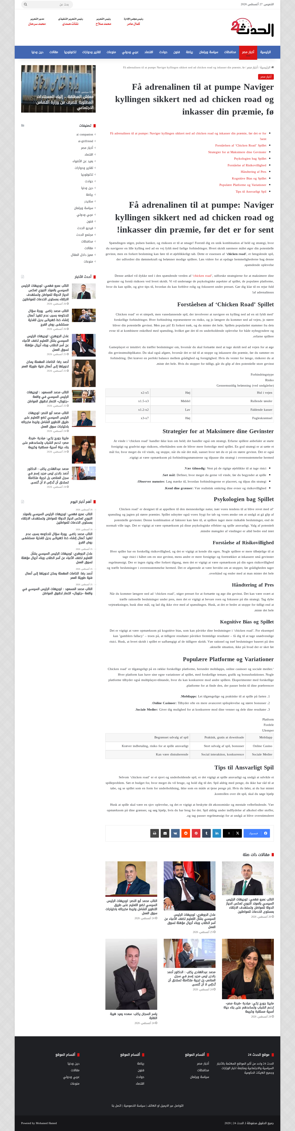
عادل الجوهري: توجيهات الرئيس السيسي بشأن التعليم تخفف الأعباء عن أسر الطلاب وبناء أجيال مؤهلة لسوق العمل (190, 921)
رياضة (189, 52)
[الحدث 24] (252, 27)
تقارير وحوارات (91, 52)
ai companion (84, 134)
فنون (176, 52)
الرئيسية (265, 52)
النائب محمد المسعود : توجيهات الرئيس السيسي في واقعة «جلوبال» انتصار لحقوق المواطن (48, 396)
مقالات (53, 52)
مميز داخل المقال (82, 255)
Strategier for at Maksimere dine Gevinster (237, 152)
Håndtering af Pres (253, 172)
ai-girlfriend (85, 141)
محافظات (230, 52)
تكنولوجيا (70, 52)
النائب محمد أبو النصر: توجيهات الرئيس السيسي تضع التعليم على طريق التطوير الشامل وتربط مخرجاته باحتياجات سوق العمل (131, 907)
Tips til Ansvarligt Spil (251, 192)
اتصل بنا (116, 1105)
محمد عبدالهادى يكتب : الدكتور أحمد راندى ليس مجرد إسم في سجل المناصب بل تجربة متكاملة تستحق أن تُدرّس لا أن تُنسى (191, 978)
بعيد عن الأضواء (83, 161)
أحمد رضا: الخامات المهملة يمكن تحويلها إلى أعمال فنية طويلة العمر (45, 364)
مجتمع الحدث (84, 235)
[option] (58, 89)
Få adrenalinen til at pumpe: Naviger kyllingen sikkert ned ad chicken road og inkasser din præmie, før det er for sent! (188, 136)
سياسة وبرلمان (208, 52)
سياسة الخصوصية (134, 1105)
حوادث (163, 52)
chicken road (202, 276)
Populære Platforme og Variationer (242, 185)
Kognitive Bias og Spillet (249, 178)
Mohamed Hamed (46, 1123)
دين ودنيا (37, 52)
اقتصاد (148, 52)
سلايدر (88, 201)
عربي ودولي (130, 52)
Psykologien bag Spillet (250, 159)
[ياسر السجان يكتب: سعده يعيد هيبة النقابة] (131, 974)
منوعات (111, 52)
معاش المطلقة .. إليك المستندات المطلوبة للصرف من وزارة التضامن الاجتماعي (65, 102)
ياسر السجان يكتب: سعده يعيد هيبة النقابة (133, 1016)
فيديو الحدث (85, 228)
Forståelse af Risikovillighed (247, 165)
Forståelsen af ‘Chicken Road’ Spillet (240, 145)
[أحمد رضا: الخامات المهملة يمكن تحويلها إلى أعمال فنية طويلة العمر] (84, 373)
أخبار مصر (248, 52)
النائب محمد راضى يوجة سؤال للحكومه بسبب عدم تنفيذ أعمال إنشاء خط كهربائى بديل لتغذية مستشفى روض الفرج (48, 317)
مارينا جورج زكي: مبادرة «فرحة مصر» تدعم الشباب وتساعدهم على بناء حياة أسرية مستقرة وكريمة (249, 1007)
